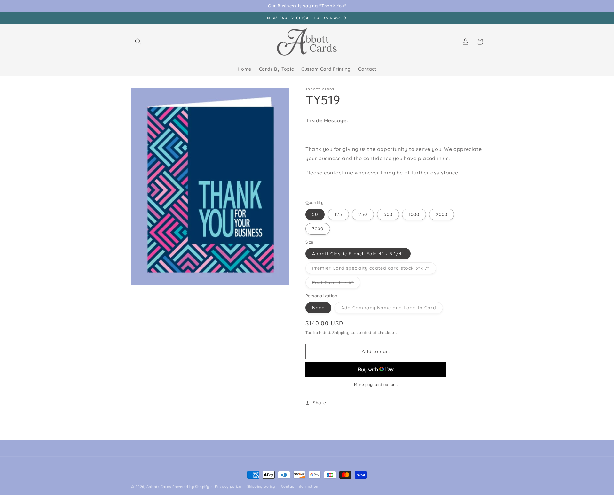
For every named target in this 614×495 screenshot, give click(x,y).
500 (388, 214)
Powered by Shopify (190, 486)
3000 (317, 229)
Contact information (299, 486)
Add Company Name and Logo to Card (392, 309)
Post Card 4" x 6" (336, 283)
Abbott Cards (158, 486)
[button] (138, 42)
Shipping (341, 332)
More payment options (376, 384)
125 (338, 214)
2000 (441, 214)
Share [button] (319, 403)
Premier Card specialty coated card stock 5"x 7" (374, 269)
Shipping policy (261, 486)
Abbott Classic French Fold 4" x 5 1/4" (358, 254)
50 (315, 214)
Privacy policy (228, 486)
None (318, 308)
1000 (414, 214)
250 (362, 214)
